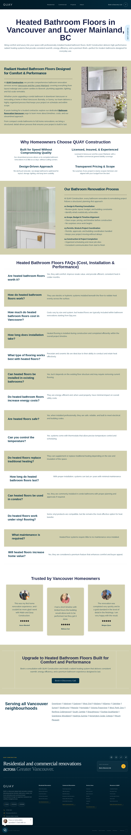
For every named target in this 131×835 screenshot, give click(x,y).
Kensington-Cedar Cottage (101, 716)
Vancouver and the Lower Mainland (33, 85)
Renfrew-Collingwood (61, 712)
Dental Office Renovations (67, 801)
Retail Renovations (66, 793)
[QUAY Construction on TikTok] (121, 757)
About (82, 4)
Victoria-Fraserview (99, 708)
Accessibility (109, 830)
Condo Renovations (42, 793)
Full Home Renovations (43, 796)
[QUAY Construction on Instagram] (111, 757)
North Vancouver (89, 793)
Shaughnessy (93, 712)
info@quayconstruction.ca (11, 813)
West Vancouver (89, 791)
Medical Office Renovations (68, 798)
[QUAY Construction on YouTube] (116, 757)
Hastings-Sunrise (80, 716)
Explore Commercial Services (69, 804)
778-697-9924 (9, 810)
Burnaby (87, 796)
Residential (51, 4)
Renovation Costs (113, 791)
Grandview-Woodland (61, 716)
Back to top (123, 830)
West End (87, 704)
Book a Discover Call (114, 801)
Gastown (77, 704)
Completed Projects (114, 788)
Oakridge (116, 704)
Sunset (55, 708)
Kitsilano (97, 704)
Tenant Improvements (67, 788)
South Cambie (79, 712)
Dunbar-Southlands (109, 712)
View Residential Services (44, 801)
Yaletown (67, 704)
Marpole (74, 708)
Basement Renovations (43, 798)
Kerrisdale (84, 708)
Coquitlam (88, 801)
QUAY (8, 4)
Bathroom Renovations (43, 791)
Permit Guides (112, 793)
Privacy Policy (94, 830)
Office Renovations (66, 791)
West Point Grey (116, 708)
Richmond (88, 798)
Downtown (56, 704)
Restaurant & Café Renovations (68, 796)
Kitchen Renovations (43, 788)
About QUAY (112, 798)
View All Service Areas (91, 806)
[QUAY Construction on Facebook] (126, 757)
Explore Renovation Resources (116, 804)
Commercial (62, 4)
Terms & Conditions (102, 830)
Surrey (87, 803)
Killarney (106, 704)
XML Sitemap (115, 830)
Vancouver (88, 788)
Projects (73, 4)
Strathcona (64, 708)
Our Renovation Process (114, 796)
